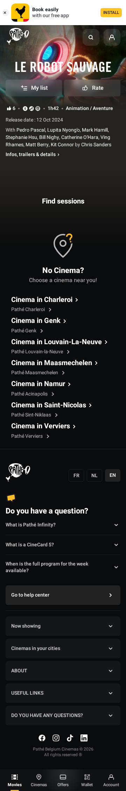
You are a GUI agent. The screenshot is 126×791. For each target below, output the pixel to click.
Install (111, 12)
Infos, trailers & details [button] (31, 154)
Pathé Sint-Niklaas (31, 415)
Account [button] (111, 785)
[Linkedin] (84, 738)
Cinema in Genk (36, 321)
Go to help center (30, 595)
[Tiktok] (70, 738)
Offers (63, 785)
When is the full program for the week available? (47, 568)
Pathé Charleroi (28, 309)
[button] (91, 37)
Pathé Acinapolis (30, 394)
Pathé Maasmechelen (35, 372)
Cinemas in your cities (35, 648)
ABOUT (19, 670)
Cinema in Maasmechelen (51, 363)
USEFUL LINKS (27, 693)
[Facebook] (42, 738)
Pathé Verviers (27, 436)
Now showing (26, 626)
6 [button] (14, 108)
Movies (15, 785)
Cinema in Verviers (40, 426)
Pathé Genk (24, 330)
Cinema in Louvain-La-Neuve (56, 342)
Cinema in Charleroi (41, 300)
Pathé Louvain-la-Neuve (37, 351)
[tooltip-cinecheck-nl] (25, 108)
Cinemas (39, 785)
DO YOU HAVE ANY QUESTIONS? (47, 715)
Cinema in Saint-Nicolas (48, 405)
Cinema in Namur (38, 384)
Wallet (87, 785)
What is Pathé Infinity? (31, 524)
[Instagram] (56, 738)
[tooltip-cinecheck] (31, 108)
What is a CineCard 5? (30, 544)
